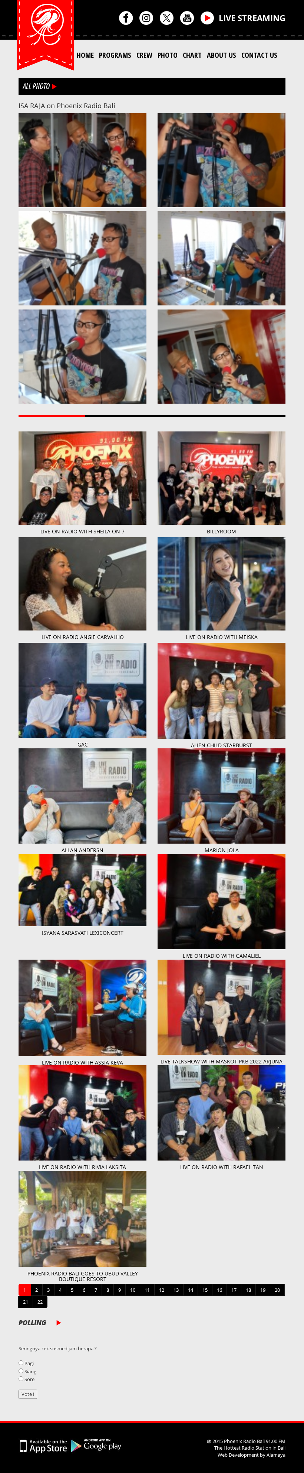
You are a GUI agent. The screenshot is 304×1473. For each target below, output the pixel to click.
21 (25, 1301)
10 (132, 1290)
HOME (85, 55)
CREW (144, 55)
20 (277, 1290)
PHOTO (168, 55)
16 (219, 1290)
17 (234, 1290)
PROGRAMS (115, 55)
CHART (192, 55)
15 (205, 1290)
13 (176, 1290)
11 (147, 1290)
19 (262, 1290)
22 (40, 1301)
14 (190, 1290)
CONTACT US (259, 55)
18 (248, 1290)
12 (161, 1290)
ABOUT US (221, 55)
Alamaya (276, 1455)
